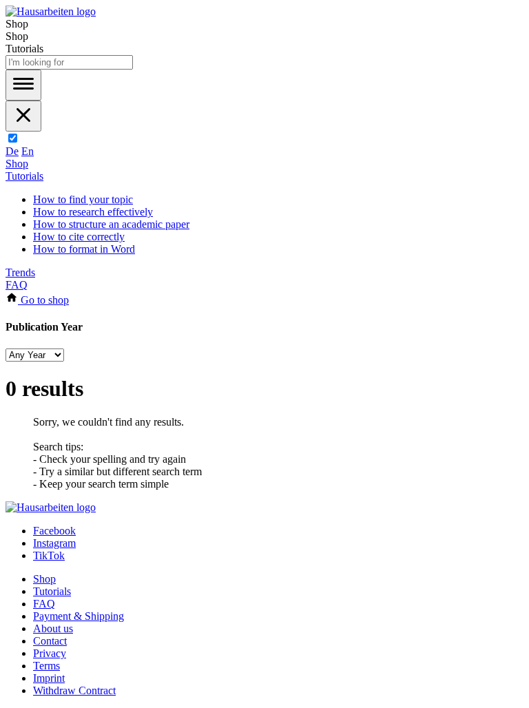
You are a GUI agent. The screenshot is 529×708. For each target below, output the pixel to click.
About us (53, 628)
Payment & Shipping (78, 616)
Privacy (49, 653)
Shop (17, 163)
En (27, 151)
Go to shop (43, 300)
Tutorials (24, 176)
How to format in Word (84, 249)
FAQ (17, 285)
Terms (46, 665)
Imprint (49, 678)
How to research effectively (93, 212)
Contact (50, 641)
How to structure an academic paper (111, 224)
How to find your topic (83, 199)
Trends (20, 272)
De (12, 151)
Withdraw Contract (74, 690)
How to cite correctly (79, 236)
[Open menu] (23, 85)
